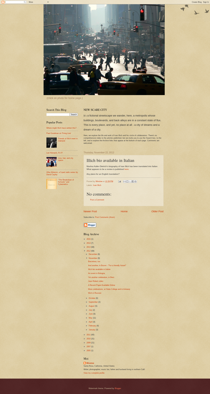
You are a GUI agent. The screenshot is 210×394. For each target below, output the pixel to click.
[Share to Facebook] (132, 181)
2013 (89, 247)
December (93, 254)
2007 (89, 346)
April (91, 322)
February (93, 326)
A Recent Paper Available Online (101, 285)
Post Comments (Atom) (105, 217)
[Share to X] (130, 181)
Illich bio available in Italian (99, 269)
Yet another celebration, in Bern (101, 277)
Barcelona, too (94, 261)
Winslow (90, 363)
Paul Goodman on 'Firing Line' (58, 133)
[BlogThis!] (127, 181)
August (92, 306)
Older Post (157, 211)
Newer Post (90, 211)
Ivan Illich (97, 185)
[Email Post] (119, 181)
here (126, 169)
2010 (89, 339)
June (91, 314)
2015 (89, 239)
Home (124, 211)
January (92, 330)
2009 (89, 343)
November (93, 258)
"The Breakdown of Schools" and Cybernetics (66, 182)
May (91, 318)
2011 (89, 335)
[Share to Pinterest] (135, 181)
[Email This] (124, 181)
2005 (89, 350)
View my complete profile (94, 373)
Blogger (118, 388)
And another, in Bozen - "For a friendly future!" (107, 265)
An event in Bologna (96, 273)
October (92, 298)
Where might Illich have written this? (61, 128)
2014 (89, 243)
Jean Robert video (95, 281)
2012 (89, 251)
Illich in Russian (94, 293)
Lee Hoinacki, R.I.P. (54, 153)
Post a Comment (97, 200)
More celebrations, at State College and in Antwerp (109, 289)
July (91, 310)
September (93, 302)
